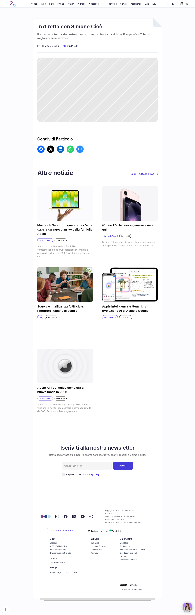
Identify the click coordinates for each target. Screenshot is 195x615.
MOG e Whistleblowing (60, 546)
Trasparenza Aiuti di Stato (61, 553)
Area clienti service (128, 560)
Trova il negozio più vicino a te (63, 572)
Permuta (94, 553)
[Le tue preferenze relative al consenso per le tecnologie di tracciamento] (5, 610)
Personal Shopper (98, 546)
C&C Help (124, 543)
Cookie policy (125, 589)
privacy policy (93, 474)
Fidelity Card (96, 549)
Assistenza (125, 546)
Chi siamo (54, 543)
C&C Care (94, 543)
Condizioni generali (128, 553)
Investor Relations (58, 549)
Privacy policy (137, 589)
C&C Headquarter (57, 562)
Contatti (123, 556)
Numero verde (132, 549)
